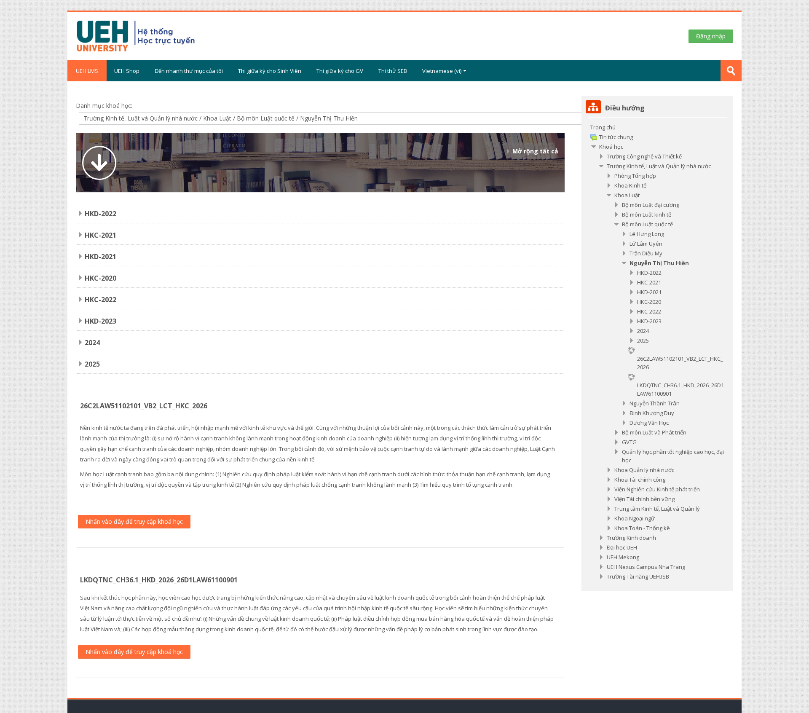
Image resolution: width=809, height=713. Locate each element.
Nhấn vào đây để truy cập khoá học (134, 521)
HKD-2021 (100, 256)
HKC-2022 (100, 299)
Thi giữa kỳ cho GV (339, 71)
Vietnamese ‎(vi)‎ (441, 71)
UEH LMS (87, 71)
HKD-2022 (100, 213)
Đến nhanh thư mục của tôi (189, 71)
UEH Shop (126, 71)
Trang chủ (603, 127)
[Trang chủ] (168, 35)
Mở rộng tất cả (535, 151)
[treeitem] (657, 352)
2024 (92, 342)
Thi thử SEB (392, 71)
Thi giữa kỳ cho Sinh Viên (269, 71)
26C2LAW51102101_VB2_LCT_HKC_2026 (143, 405)
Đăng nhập (711, 36)
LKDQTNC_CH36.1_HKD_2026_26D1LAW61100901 (159, 579)
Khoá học (611, 146)
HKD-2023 (100, 321)
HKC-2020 (100, 278)
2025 (92, 364)
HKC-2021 (100, 235)
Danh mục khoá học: (104, 106)
